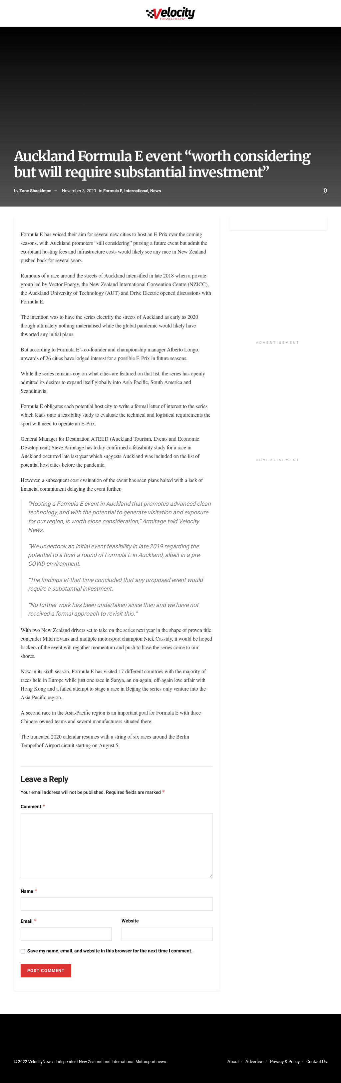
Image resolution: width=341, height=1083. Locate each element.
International (136, 191)
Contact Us (316, 1061)
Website (130, 920)
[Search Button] (324, 13)
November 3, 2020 (79, 191)
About (233, 1061)
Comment (33, 806)
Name (29, 891)
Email (29, 921)
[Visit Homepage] (170, 13)
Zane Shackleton (35, 191)
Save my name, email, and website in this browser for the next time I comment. (109, 950)
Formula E (112, 191)
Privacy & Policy (285, 1061)
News (155, 191)
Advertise (254, 1061)
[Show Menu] (17, 13)
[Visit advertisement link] (278, 288)
